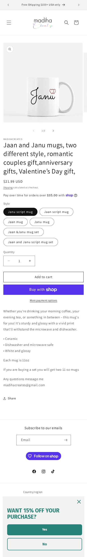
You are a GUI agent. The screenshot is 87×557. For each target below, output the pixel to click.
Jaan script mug (56, 212)
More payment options (43, 300)
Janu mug (42, 222)
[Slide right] (53, 131)
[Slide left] (34, 131)
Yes (44, 529)
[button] (9, 23)
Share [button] (12, 398)
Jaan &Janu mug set (23, 232)
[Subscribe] (66, 440)
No (44, 544)
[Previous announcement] (8, 5)
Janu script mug (20, 212)
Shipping (8, 187)
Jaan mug (15, 222)
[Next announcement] (79, 5)
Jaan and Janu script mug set (30, 242)
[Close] (79, 501)
